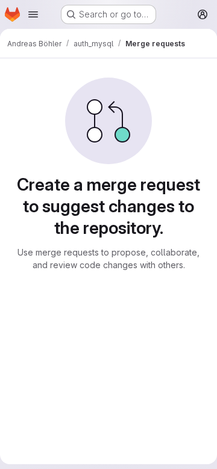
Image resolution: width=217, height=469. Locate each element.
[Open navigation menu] (33, 14)
